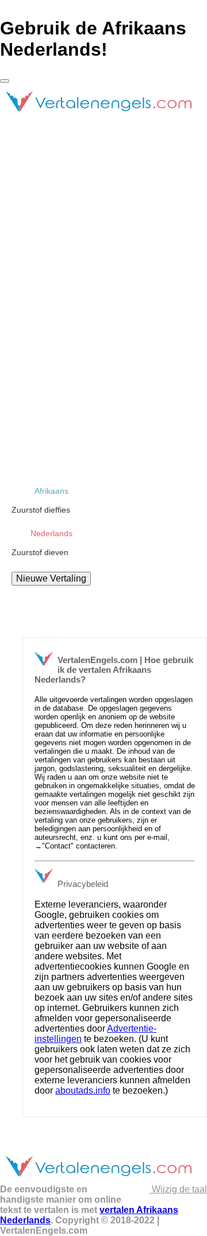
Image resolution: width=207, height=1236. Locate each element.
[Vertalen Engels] (98, 116)
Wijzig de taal (178, 1189)
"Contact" (58, 846)
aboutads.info (82, 1090)
